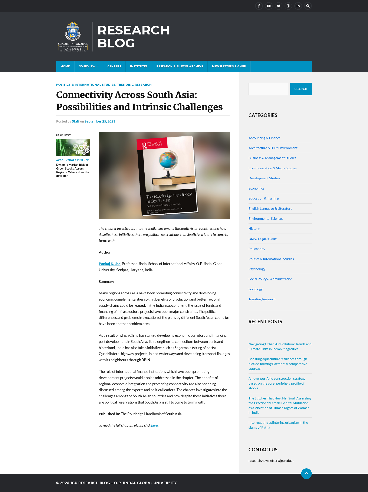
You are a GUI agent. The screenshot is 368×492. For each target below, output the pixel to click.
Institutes (139, 66)
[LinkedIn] (298, 6)
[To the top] (306, 473)
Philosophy (257, 249)
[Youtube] (269, 6)
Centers (114, 66)
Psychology (257, 269)
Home (65, 66)
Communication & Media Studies (273, 168)
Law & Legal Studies (263, 239)
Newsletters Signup (229, 66)
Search (301, 89)
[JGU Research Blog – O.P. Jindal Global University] (184, 36)
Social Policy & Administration (271, 279)
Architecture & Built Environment (273, 148)
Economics (256, 188)
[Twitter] (278, 6)
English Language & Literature (270, 208)
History (254, 228)
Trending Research (134, 84)
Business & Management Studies (272, 158)
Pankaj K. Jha (109, 263)
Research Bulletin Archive (180, 66)
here (154, 425)
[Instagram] (288, 6)
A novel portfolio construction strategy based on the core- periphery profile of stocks (277, 383)
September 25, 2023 (100, 121)
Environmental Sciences (266, 218)
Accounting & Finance (264, 138)
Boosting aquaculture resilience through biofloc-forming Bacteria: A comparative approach (278, 363)
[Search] (308, 6)
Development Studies (264, 178)
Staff (75, 121)
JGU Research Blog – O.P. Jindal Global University (123, 483)
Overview (87, 66)
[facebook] (259, 6)
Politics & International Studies (85, 84)
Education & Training (264, 198)
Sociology (256, 289)
